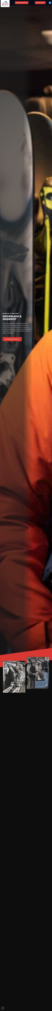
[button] (50, 2)
